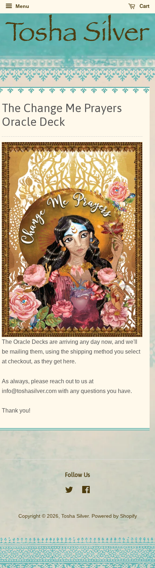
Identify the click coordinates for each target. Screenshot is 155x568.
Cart (144, 5)
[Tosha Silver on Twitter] (69, 491)
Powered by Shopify (114, 516)
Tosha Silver (75, 516)
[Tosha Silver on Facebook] (86, 491)
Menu (21, 6)
